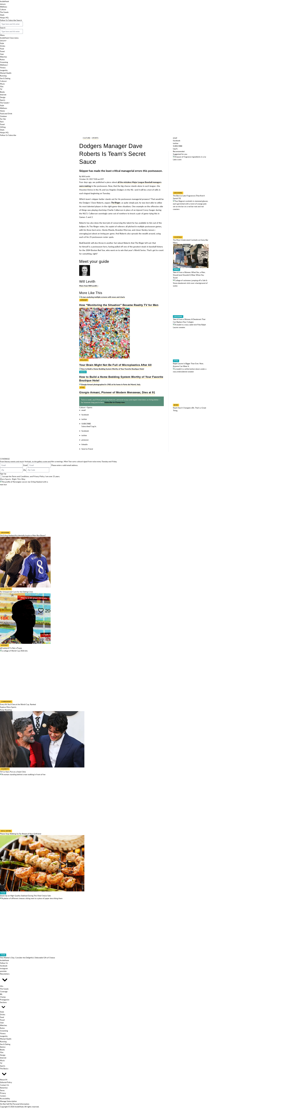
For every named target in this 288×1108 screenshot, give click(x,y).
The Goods (4, 12)
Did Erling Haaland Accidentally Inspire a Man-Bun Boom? (23, 535)
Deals (2, 15)
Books (2, 92)
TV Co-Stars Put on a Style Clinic (13, 772)
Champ (3, 997)
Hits (1, 986)
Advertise (4, 1087)
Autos (2, 59)
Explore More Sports (8, 707)
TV (1, 89)
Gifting (3, 127)
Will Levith (86, 176)
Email (25, 465)
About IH (3, 1079)
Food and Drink (6, 113)
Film (1, 86)
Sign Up (3, 473)
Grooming (4, 62)
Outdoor (3, 116)
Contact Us (4, 1085)
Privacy (3, 1093)
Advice (2, 1047)
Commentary (6, 701)
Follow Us (4, 20)
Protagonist (4, 999)
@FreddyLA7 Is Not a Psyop (11, 648)
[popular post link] (191, 173)
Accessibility (5, 1098)
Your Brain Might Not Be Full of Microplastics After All (115, 364)
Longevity (4, 70)
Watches (3, 57)
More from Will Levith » (88, 286)
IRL (1, 994)
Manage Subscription (8, 1101)
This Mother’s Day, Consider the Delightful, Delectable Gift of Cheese (27, 957)
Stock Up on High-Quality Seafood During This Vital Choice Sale (25, 895)
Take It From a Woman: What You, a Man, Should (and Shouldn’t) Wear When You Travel (189, 275)
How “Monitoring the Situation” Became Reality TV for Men (118, 305)
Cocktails (178, 237)
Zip (24, 470)
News (176, 405)
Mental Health (5, 73)
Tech (2, 121)
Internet (3, 94)
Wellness (3, 7)
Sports (2, 100)
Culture (3, 9)
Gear (2, 54)
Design (2, 97)
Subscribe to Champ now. (115, 402)
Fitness (3, 67)
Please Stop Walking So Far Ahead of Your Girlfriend (20, 833)
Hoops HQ (4, 17)
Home (2, 111)
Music (2, 84)
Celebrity (5, 769)
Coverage (3, 991)
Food (2, 48)
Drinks (2, 46)
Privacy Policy (38, 476)
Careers (3, 1096)
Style (2, 43)
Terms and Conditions (20, 476)
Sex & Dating (5, 78)
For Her (3, 119)
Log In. (94, 426)
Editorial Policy (6, 1082)
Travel (2, 51)
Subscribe (12, 20)
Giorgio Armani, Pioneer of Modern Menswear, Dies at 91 (117, 392)
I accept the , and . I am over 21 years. (31, 476)
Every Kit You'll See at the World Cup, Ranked (18, 704)
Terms (2, 1090)
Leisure (3, 4)
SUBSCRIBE (86, 423)
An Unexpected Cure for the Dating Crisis (16, 591)
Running (3, 75)
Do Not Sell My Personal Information (14, 1104)
